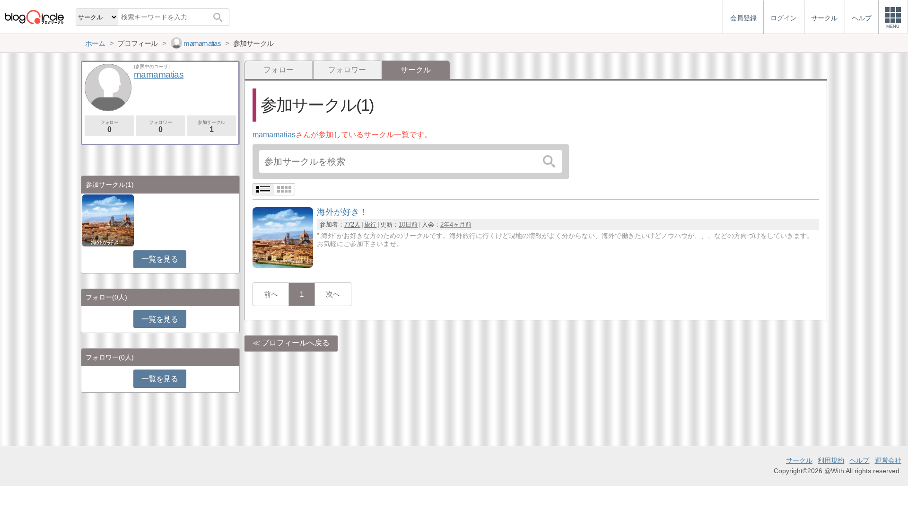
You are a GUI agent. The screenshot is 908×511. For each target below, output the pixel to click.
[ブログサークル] (34, 17)
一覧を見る (159, 259)
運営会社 (888, 460)
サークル (799, 460)
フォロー (278, 70)
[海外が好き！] (283, 265)
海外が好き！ (108, 242)
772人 (352, 224)
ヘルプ (859, 460)
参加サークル (211, 126)
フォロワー (347, 70)
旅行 (370, 224)
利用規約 (831, 460)
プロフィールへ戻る (296, 343)
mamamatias (274, 135)
